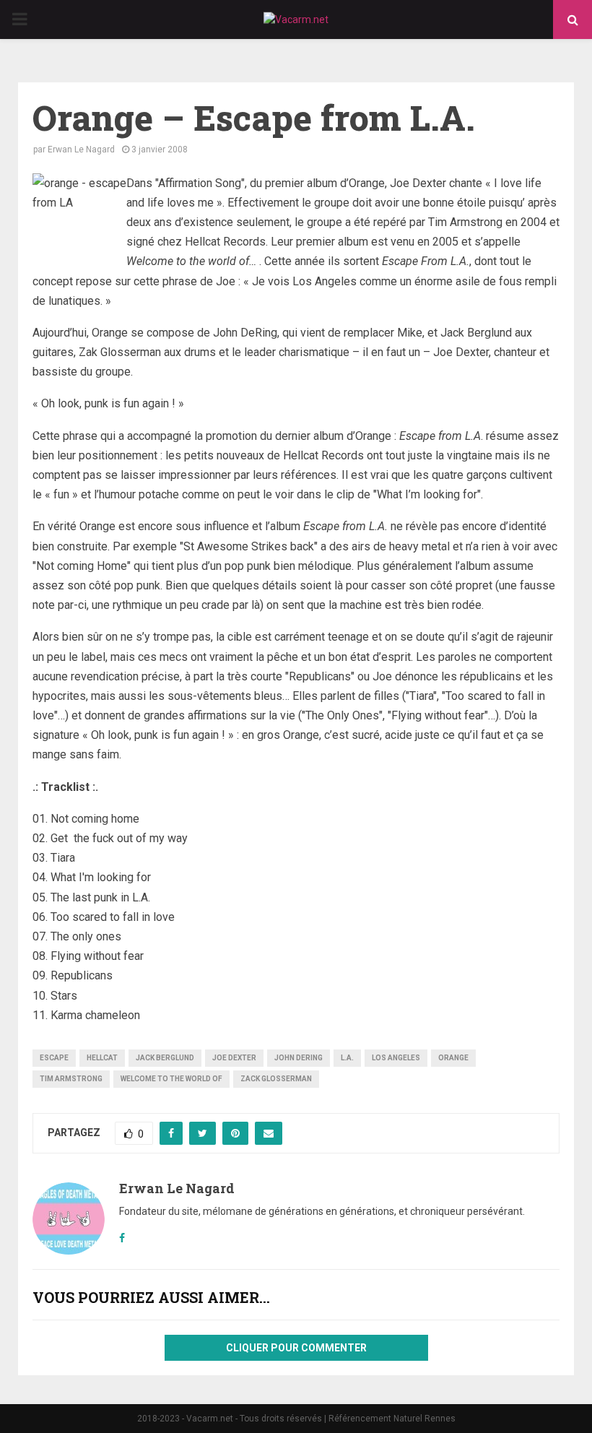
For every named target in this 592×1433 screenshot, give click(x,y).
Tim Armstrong (71, 1079)
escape (54, 1058)
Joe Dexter (234, 1058)
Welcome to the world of (171, 1079)
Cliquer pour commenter (296, 1348)
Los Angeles (396, 1058)
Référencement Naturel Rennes (392, 1418)
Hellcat (102, 1058)
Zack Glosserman (276, 1079)
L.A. (347, 1058)
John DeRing (298, 1058)
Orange (453, 1058)
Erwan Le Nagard (81, 149)
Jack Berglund (165, 1058)
